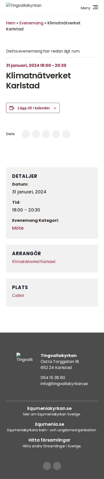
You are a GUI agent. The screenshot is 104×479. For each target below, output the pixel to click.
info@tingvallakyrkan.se (64, 384)
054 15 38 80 (53, 378)
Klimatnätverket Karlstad (33, 261)
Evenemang (31, 23)
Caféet (18, 295)
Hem (10, 23)
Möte (18, 228)
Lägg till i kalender (34, 107)
